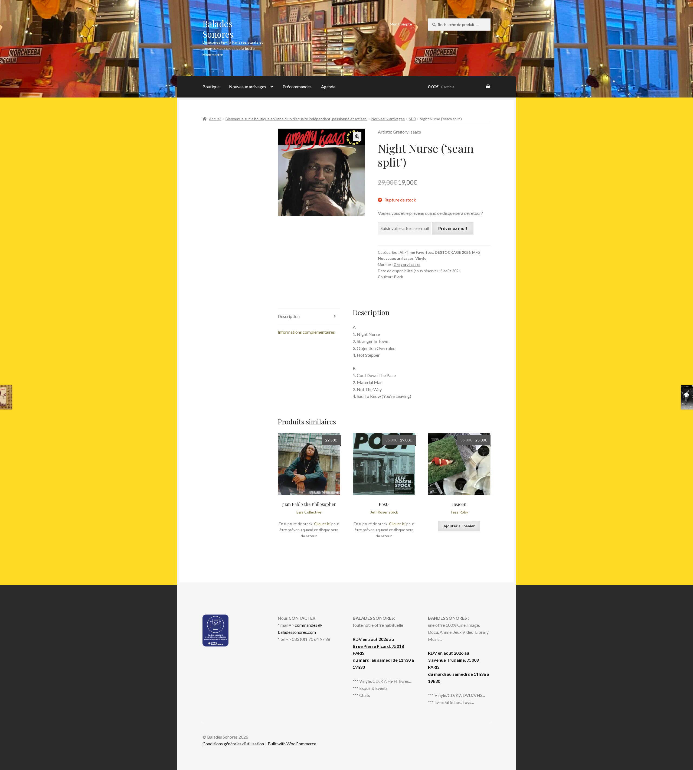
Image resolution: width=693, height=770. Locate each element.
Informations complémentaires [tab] (306, 331)
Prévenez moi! (452, 228)
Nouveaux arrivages (247, 86)
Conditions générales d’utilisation (233, 743)
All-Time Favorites (416, 252)
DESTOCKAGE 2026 (452, 252)
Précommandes (297, 86)
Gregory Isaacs (407, 264)
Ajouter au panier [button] (459, 526)
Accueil (215, 118)
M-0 (412, 118)
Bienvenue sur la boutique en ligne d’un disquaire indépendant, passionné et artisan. (296, 118)
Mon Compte (401, 24)
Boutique (211, 86)
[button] (357, 136)
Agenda (328, 86)
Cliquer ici (322, 523)
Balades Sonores (218, 29)
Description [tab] (289, 316)
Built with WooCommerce (292, 743)
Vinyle (420, 258)
